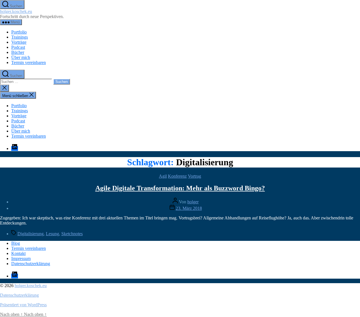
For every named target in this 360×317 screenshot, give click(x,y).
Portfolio (19, 32)
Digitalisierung (30, 233)
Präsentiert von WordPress (23, 304)
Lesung (52, 233)
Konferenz (177, 176)
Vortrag (194, 176)
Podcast (18, 47)
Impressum (21, 258)
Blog (15, 243)
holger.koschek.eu (16, 11)
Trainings (19, 37)
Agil (163, 176)
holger (193, 201)
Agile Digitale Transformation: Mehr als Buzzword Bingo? (180, 188)
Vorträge (18, 42)
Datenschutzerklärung (30, 263)
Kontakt (18, 253)
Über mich (20, 57)
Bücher (17, 52)
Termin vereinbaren (28, 62)
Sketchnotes (72, 233)
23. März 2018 (189, 208)
